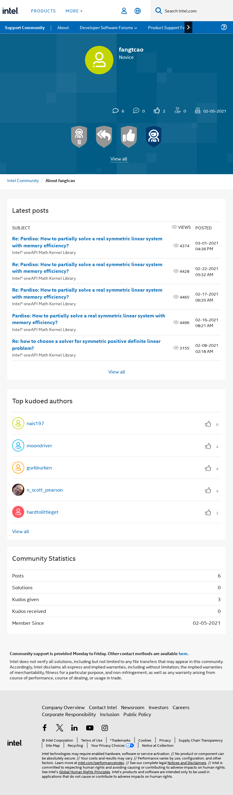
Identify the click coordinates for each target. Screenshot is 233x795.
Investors (158, 707)
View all (118, 158)
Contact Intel (103, 707)
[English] (137, 10)
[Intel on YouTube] (90, 728)
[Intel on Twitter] (60, 728)
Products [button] (43, 10)
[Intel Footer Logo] (14, 742)
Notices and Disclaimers (186, 762)
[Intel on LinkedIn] (74, 728)
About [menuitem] (63, 27)
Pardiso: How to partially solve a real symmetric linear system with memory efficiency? (88, 319)
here (183, 653)
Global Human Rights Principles (84, 771)
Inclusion (109, 714)
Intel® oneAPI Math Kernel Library (44, 252)
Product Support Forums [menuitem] (171, 27)
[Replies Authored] (104, 137)
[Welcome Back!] (154, 137)
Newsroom (132, 707)
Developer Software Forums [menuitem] (106, 27)
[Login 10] (79, 137)
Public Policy (137, 714)
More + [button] (74, 10)
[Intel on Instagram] (105, 728)
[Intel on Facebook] (44, 728)
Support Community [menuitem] (25, 27)
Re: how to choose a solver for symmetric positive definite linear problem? (86, 344)
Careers (181, 707)
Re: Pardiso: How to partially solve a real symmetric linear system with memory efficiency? (87, 242)
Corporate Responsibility (69, 714)
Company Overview (63, 707)
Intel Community (23, 180)
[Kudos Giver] (129, 137)
